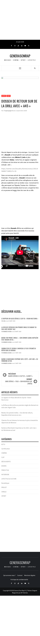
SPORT (3, 496)
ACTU (3, 96)
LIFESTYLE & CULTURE (8, 479)
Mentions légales (29, 575)
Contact (20, 575)
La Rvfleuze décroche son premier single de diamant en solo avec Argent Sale (18, 328)
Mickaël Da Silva (7, 331)
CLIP (8, 96)
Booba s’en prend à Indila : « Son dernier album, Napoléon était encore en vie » (19, 339)
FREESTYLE (5, 470)
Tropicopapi (8, 111)
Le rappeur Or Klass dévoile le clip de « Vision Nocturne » (20, 318)
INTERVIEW (5, 475)
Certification (5, 449)
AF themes (24, 593)
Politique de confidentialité (19, 579)
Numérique (5, 483)
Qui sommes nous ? (9, 575)
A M (4, 321)
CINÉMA (4, 453)
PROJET (4, 487)
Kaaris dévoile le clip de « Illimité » (20, 375)
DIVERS (3, 466)
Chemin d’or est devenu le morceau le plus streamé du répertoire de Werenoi (18, 349)
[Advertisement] (20, 20)
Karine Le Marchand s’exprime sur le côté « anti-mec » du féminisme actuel (19, 360)
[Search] (35, 68)
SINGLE (3, 492)
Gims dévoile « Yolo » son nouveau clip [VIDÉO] (18, 381)
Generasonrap (20, 56)
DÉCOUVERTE (6, 462)
